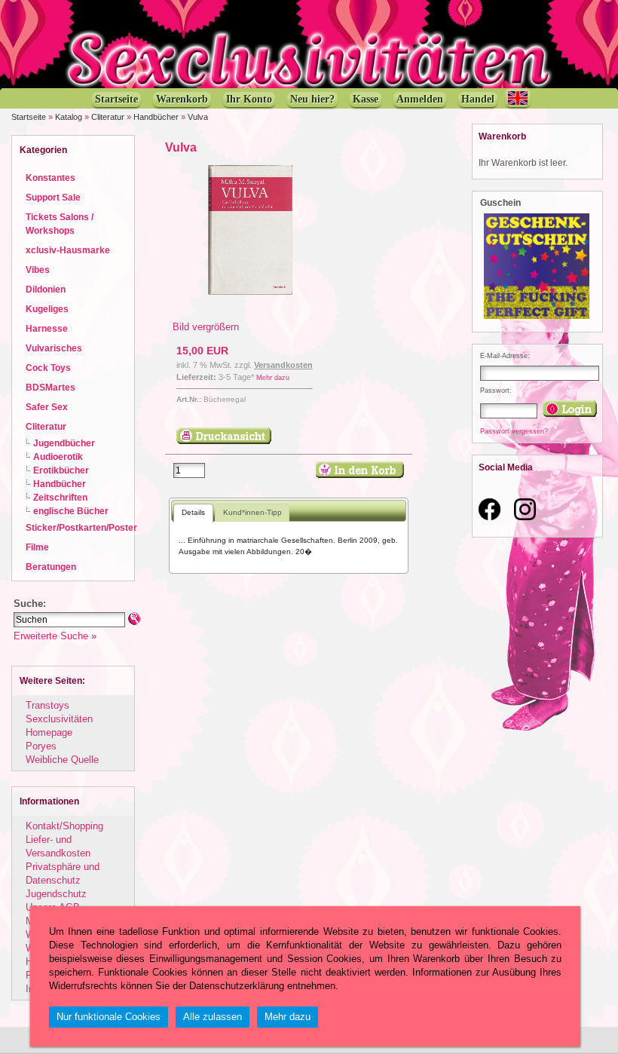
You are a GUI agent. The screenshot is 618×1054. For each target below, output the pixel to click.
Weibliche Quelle (62, 759)
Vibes (38, 269)
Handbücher (156, 116)
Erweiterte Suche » (55, 636)
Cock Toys (48, 367)
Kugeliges (47, 309)
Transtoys (47, 705)
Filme (37, 547)
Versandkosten (283, 364)
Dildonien (46, 289)
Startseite (28, 116)
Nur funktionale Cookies (109, 1016)
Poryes (41, 746)
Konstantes (50, 177)
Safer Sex (47, 407)
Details (193, 512)
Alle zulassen (212, 1016)
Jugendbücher (64, 443)
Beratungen (51, 566)
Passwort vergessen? (514, 431)
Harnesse (47, 328)
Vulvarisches (54, 348)
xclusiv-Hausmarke (68, 250)
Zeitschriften (60, 497)
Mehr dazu (272, 377)
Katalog (68, 116)
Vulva (198, 116)
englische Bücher (71, 511)
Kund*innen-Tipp (252, 512)
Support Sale (53, 197)
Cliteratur (107, 116)
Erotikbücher (61, 470)
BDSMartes (50, 387)
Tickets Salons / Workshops (59, 223)
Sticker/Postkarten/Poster (81, 527)
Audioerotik (58, 456)
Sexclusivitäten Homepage (59, 725)
